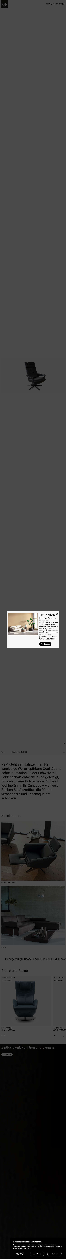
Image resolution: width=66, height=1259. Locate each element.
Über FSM (7, 1054)
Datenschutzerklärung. (24, 1248)
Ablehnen (54, 1254)
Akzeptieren (37, 1254)
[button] (64, 745)
